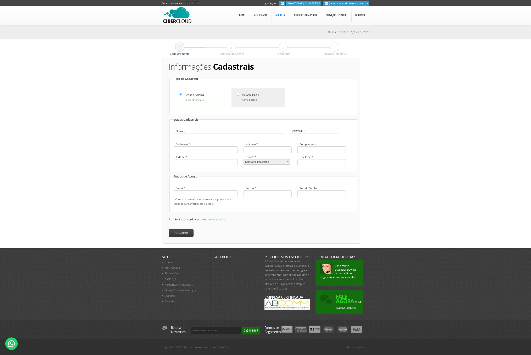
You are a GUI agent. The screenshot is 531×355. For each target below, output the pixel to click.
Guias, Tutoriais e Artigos (180, 290)
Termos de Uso (356, 347)
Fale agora (348, 301)
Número (252, 144)
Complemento (308, 144)
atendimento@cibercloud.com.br (349, 3)
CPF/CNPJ (299, 131)
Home (242, 15)
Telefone (306, 157)
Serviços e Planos (336, 15)
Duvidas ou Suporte (305, 15)
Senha (251, 188)
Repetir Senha (309, 188)
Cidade (181, 157)
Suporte (170, 296)
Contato (360, 15)
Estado (251, 157)
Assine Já (280, 15)
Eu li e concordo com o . (200, 219)
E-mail (180, 188)
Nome (180, 131)
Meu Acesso (260, 15)
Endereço (183, 144)
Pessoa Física (250, 94)
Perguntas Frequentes (179, 284)
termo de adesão (214, 219)
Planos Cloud (173, 273)
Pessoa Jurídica (194, 95)
